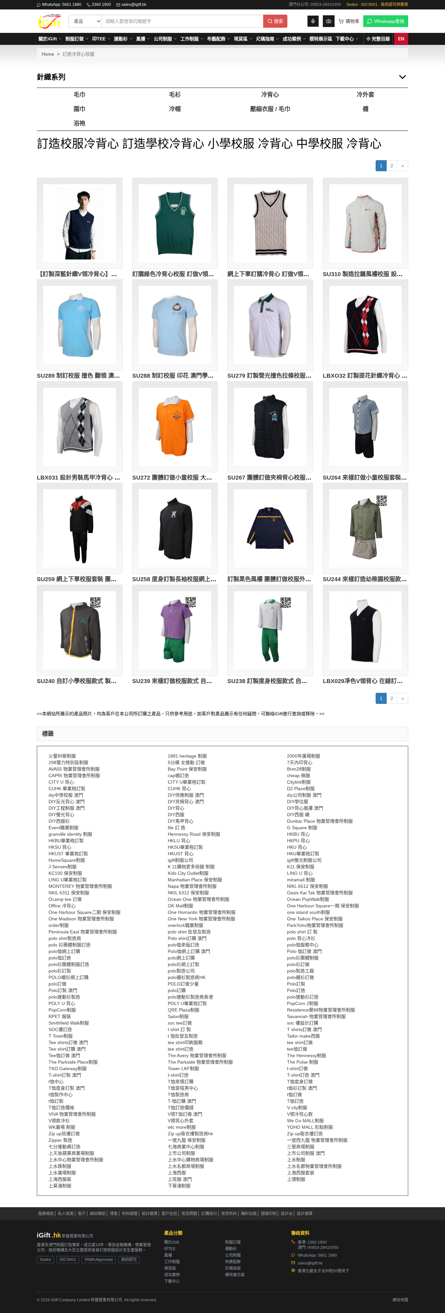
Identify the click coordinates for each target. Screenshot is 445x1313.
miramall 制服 (301, 879)
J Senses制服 (63, 866)
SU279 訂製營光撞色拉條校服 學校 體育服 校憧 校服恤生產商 (307, 375)
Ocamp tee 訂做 (65, 899)
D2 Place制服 (301, 788)
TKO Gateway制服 (68, 1068)
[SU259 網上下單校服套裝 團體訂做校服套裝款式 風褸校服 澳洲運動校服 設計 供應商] (79, 528)
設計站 (287, 1213)
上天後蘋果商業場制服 (71, 1153)
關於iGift (47, 38)
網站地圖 (400, 1300)
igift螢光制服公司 (304, 860)
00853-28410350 (323, 1247)
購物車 (352, 21)
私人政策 (66, 1213)
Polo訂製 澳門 (63, 990)
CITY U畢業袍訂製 (187, 782)
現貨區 (241, 38)
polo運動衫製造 (64, 996)
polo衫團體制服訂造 (69, 964)
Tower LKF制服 (183, 1068)
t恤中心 (56, 1081)
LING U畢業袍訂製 (68, 879)
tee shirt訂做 (300, 1042)
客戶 (82, 1213)
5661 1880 (327, 1255)
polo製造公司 (181, 970)
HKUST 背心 (181, 853)
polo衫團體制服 (303, 957)
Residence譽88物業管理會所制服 (321, 1010)
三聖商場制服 (300, 1146)
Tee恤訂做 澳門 (64, 1055)
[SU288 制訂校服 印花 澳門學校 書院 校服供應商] (175, 324)
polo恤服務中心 (303, 944)
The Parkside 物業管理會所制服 (200, 1062)
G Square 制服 (302, 827)
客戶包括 (169, 1213)
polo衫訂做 (298, 964)
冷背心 (270, 94)
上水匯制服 (60, 1166)
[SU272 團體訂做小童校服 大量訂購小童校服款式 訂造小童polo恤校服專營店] (175, 426)
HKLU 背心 (179, 840)
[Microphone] (313, 21)
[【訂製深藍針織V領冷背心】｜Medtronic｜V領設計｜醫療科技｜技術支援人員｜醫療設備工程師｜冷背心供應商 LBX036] (79, 223)
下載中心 (345, 38)
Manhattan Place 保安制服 (195, 879)
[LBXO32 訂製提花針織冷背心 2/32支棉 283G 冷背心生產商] (366, 324)
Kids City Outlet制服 (188, 873)
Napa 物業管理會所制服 (192, 886)
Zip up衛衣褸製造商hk (190, 1133)
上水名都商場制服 (186, 1166)
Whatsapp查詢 (389, 21)
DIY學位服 (297, 801)
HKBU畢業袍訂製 (66, 840)
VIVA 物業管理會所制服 (72, 1114)
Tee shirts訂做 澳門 (68, 1042)
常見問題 (189, 1213)
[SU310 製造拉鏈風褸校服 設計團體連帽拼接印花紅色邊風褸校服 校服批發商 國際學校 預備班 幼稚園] (366, 223)
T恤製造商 (178, 1094)
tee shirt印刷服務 (185, 1042)
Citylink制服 (299, 782)
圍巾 (79, 109)
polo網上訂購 (181, 957)
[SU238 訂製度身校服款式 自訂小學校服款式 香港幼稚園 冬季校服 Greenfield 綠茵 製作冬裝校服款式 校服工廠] (270, 630)
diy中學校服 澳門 (66, 795)
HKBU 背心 (298, 834)
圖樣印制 (269, 1213)
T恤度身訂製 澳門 (67, 1088)
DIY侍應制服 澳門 (186, 795)
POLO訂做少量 (183, 983)
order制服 (59, 925)
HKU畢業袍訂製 (303, 853)
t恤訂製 (56, 1101)
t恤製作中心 (61, 1094)
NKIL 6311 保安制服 (69, 892)
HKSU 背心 (60, 847)
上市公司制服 (181, 1153)
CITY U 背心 (61, 782)
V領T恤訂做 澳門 (185, 1114)
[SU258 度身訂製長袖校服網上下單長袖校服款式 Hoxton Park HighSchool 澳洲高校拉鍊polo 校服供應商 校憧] (175, 528)
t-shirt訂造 (178, 1075)
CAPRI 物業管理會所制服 (74, 775)
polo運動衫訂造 (303, 996)
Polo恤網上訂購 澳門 (189, 951)
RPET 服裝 (60, 1016)
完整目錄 (381, 38)
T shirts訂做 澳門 (304, 1029)
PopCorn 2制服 (302, 1003)
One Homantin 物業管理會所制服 (202, 912)
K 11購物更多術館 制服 (191, 866)
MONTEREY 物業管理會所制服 (80, 886)
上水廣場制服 (62, 1172)
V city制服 (297, 1107)
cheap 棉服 (298, 775)
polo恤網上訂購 (64, 951)
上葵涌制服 (60, 1185)
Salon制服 (178, 1016)
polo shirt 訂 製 (302, 931)
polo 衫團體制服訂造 (70, 944)
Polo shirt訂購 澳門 (187, 938)
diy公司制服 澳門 (304, 795)
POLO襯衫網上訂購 (69, 977)
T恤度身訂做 (300, 1081)
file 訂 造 (176, 827)
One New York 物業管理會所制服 (201, 918)
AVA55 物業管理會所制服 (74, 769)
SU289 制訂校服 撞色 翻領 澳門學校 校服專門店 (100, 375)
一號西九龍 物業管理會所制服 (317, 1140)
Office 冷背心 (62, 905)
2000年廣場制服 (303, 756)
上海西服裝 (60, 1179)
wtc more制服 (182, 1127)
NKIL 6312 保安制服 (188, 892)
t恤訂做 (294, 1094)
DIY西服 (176, 814)
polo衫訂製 (60, 970)
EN (401, 38)
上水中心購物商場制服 (190, 1159)
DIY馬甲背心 (181, 821)
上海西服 (177, 1172)
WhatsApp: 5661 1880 (61, 4)
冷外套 (365, 94)
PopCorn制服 (62, 1010)
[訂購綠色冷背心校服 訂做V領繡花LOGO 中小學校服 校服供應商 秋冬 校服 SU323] (175, 223)
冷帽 (175, 109)
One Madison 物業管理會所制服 (81, 918)
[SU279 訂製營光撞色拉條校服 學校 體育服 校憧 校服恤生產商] (270, 324)
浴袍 (79, 123)
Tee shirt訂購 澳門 (67, 1049)
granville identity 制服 (70, 834)
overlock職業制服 (185, 925)
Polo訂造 (296, 990)
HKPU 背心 (298, 840)
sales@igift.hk (134, 4)
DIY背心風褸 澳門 (305, 808)
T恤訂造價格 (61, 1107)
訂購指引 (209, 1213)
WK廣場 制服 (62, 1127)
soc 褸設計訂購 (302, 1023)
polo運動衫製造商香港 (190, 996)
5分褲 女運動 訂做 (186, 762)
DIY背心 (176, 808)
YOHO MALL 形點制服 (310, 1127)
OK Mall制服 (180, 905)
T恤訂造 (295, 1101)
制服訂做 (74, 38)
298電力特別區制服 (68, 762)
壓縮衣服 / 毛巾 (270, 109)
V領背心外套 (181, 1120)
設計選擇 (149, 1213)
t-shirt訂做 (297, 1068)
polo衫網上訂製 (183, 964)
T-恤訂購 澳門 (182, 1101)
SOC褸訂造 (60, 1029)
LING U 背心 (300, 873)
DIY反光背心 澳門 (67, 801)
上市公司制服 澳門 (306, 1153)
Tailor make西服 (303, 1036)
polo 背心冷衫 (301, 938)
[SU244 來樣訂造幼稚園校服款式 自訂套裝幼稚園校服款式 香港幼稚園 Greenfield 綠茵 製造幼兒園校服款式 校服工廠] (366, 528)
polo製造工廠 (300, 970)
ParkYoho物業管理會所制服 (315, 925)
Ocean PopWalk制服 (308, 899)
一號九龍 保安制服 (187, 1140)
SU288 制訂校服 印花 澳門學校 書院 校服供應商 (195, 375)
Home (48, 54)
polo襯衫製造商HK (187, 977)
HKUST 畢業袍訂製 (68, 853)
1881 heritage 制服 (187, 756)
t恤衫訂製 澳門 (302, 1088)
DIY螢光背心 (61, 814)
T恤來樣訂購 (181, 1081)
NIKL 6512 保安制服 (307, 886)
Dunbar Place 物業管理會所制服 (320, 821)
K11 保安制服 (300, 866)
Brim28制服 (299, 769)
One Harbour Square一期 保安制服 (323, 905)
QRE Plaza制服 (183, 1010)
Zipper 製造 (60, 1140)
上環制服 (296, 1179)
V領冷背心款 (300, 1114)
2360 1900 (101, 4)
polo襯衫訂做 (300, 977)
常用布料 (229, 1213)
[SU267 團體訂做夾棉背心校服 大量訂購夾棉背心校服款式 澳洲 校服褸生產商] (270, 426)
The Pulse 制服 (302, 1062)
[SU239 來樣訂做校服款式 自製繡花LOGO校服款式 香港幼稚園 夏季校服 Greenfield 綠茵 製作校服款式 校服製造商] (175, 630)
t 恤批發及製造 (183, 1036)
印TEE (99, 38)
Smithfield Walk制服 (69, 1023)
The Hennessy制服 (306, 1055)
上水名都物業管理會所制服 (314, 1166)
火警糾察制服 (62, 756)
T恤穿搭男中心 (183, 1088)
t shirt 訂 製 (179, 1029)
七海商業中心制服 (186, 1146)
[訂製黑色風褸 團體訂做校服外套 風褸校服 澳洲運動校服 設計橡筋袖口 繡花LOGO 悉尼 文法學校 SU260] (270, 528)
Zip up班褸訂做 (64, 1133)
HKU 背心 (297, 847)
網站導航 (98, 1213)
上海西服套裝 (300, 1172)
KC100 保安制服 (65, 873)
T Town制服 (61, 1036)
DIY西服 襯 (298, 814)
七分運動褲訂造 (64, 1146)
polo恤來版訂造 (183, 944)
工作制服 (189, 38)
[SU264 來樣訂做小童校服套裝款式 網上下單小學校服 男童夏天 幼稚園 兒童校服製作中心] (366, 426)
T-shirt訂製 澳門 (65, 1075)
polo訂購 (177, 990)
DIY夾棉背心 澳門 (186, 801)
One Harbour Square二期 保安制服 (85, 912)
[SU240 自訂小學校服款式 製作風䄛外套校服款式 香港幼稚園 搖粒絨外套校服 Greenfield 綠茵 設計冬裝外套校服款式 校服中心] (79, 630)
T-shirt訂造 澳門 (303, 1075)
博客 (114, 1213)
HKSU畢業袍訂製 (185, 847)
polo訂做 (57, 983)
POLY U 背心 (62, 1003)
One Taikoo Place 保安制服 (315, 918)
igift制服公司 (180, 860)
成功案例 (292, 38)
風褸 (140, 38)
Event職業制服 (64, 827)
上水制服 (296, 1159)
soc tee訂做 (180, 1023)
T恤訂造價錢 (181, 1107)
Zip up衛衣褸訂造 (305, 1133)
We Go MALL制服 (305, 1120)
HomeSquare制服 (67, 860)
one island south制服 (308, 912)
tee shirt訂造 (181, 1049)
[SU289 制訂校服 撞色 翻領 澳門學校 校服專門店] (79, 324)
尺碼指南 (265, 38)
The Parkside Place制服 (73, 1062)
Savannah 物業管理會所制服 (316, 1016)
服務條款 (46, 1213)
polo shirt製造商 (65, 938)
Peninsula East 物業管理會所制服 (83, 931)
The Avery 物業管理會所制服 (197, 1055)
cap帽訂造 (178, 775)
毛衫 (175, 94)
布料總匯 (129, 1213)
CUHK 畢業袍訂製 (67, 788)
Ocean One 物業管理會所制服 (198, 899)
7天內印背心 (299, 762)
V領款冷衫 (59, 1120)
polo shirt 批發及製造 (189, 931)
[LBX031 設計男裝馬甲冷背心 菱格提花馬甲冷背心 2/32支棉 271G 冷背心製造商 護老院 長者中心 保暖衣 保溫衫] (79, 426)
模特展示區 (320, 38)
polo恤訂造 (60, 957)
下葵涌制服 (179, 1185)
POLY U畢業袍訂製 (187, 1003)
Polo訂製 (296, 983)
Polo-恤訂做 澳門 (304, 951)
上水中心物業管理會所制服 (76, 1159)
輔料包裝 (249, 1213)
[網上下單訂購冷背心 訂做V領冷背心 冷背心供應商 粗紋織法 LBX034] (270, 223)
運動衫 (121, 38)
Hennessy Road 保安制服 (194, 834)
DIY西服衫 (59, 821)
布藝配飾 (216, 38)
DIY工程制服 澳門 (67, 808)
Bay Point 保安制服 (187, 769)
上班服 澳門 (180, 1179)
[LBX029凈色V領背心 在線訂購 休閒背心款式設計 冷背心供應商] (366, 630)
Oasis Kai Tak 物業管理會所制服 (320, 892)
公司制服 (163, 38)
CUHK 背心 (179, 788)
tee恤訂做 (297, 1049)
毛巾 (79, 94)
